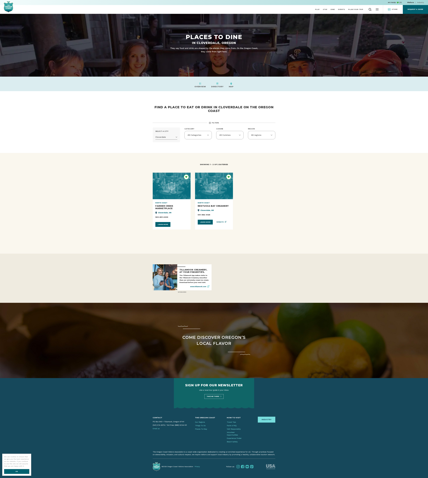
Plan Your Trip (355, 9)
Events (341, 9)
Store (395, 9)
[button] (166, 137)
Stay (325, 9)
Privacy (197, 466)
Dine (333, 9)
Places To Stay (201, 429)
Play (317, 9)
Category (189, 129)
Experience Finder (234, 438)
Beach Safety (232, 442)
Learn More (163, 224)
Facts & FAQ (232, 426)
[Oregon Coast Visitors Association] (8, 6)
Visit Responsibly (234, 429)
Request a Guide (415, 9)
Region (251, 129)
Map (231, 87)
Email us (156, 429)
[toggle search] (370, 9)
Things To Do (200, 426)
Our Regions (200, 422)
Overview (200, 87)
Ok (16, 471)
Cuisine (219, 129)
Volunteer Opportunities (232, 433)
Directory (217, 87)
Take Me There (213, 396)
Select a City (162, 131)
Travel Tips (231, 422)
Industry (420, 2)
